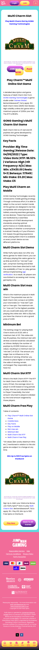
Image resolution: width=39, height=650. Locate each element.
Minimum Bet (13, 432)
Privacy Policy (28, 554)
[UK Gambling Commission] (13, 586)
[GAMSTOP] (28, 579)
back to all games (28, 523)
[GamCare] (10, 580)
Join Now (15, 68)
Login (14, 3)
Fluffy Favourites (19, 557)
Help (28, 551)
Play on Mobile (14, 426)
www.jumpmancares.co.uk (19, 606)
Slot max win (13, 429)
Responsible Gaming (16, 551)
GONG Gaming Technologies (15, 97)
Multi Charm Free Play (17, 437)
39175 (17, 618)
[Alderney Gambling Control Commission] (19, 592)
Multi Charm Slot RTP (16, 434)
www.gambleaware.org (18, 604)
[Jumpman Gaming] (19, 546)
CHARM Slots (13, 421)
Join (25, 3)
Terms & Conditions (13, 554)
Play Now (11, 523)
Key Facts (12, 424)
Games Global (20, 100)
